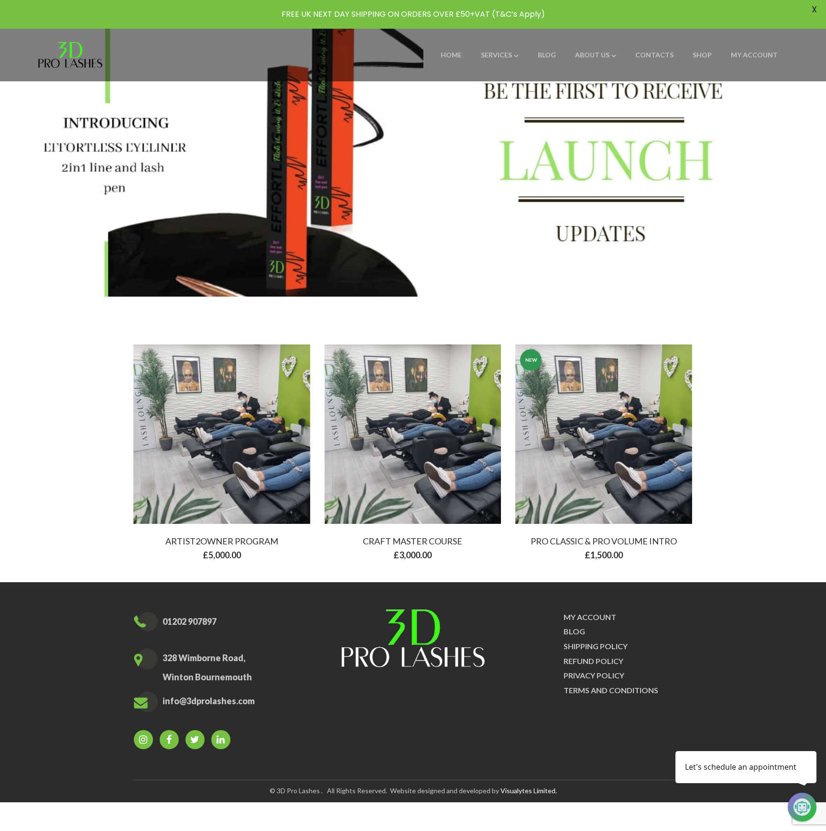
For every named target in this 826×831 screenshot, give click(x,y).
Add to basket (228, 436)
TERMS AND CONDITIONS (611, 690)
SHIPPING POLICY (596, 646)
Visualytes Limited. (528, 791)
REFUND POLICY (593, 660)
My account (590, 616)
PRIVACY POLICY (594, 675)
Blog (574, 631)
